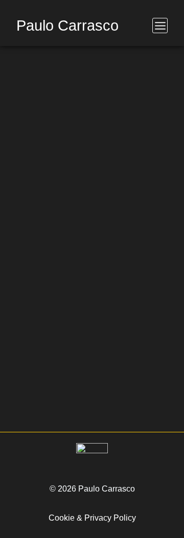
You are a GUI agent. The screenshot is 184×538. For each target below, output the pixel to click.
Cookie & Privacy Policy (92, 517)
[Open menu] (160, 25)
